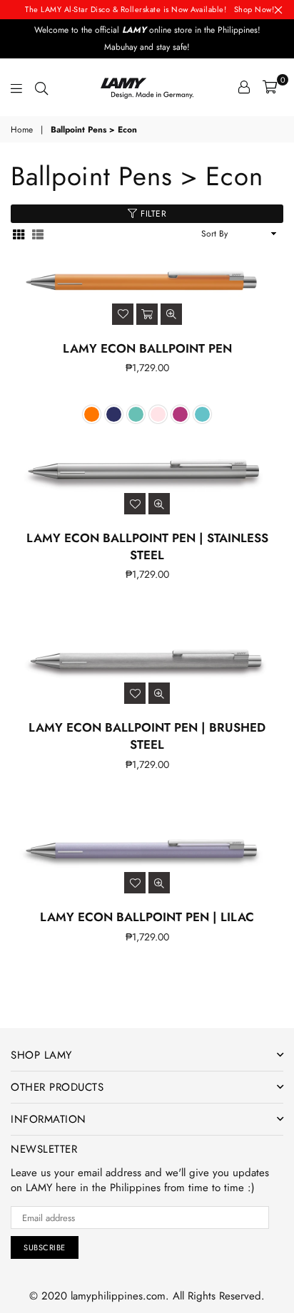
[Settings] (244, 87)
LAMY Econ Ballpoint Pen (147, 348)
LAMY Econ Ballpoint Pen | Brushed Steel (147, 736)
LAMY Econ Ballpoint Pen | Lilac (147, 916)
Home (22, 130)
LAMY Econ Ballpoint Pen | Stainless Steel (147, 546)
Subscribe (45, 1247)
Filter (152, 213)
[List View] (38, 234)
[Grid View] (18, 234)
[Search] (41, 87)
